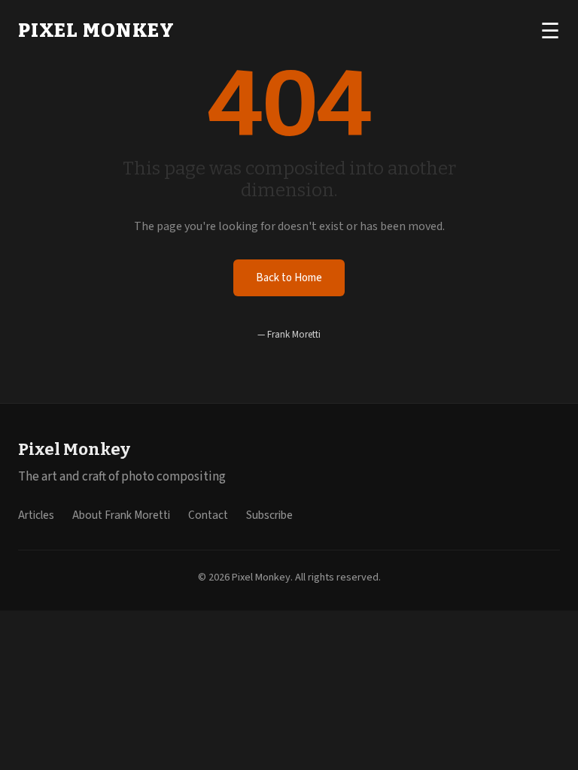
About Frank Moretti (121, 515)
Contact (208, 515)
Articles (36, 515)
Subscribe (269, 515)
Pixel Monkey (96, 30)
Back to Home (289, 278)
